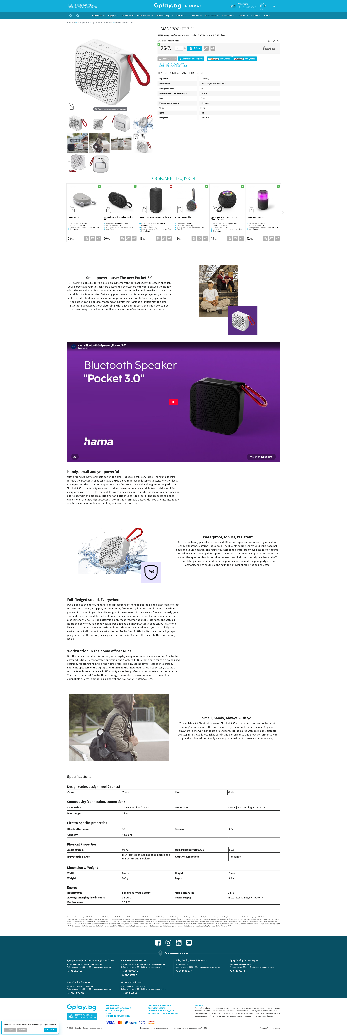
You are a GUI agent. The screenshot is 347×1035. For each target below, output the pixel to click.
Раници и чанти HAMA (98, 917)
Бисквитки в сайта (156, 1008)
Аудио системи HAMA (138, 917)
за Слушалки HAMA (195, 924)
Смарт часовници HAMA (230, 924)
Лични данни (10, 1030)
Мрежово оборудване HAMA (215, 917)
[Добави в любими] (206, 48)
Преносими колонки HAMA (236, 917)
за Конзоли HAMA (244, 919)
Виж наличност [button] (168, 59)
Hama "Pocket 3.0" (124, 22)
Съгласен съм (50, 1030)
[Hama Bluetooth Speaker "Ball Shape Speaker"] (227, 200)
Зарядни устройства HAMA (197, 926)
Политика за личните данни (161, 1011)
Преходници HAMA (127, 921)
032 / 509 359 (77, 993)
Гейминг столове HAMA (108, 926)
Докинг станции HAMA (116, 924)
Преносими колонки (102, 22)
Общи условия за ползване (118, 1008)
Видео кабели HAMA (113, 921)
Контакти (244, 4)
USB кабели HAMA (230, 919)
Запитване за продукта (192, 59)
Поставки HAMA (124, 917)
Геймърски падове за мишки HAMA (143, 919)
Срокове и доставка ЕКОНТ (160, 1005)
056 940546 (131, 993)
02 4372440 (76, 971)
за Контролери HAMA (216, 919)
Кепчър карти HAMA (79, 926)
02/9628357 (131, 975)
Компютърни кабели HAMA (212, 924)
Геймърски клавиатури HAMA (119, 919)
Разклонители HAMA (202, 921)
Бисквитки (22, 1030)
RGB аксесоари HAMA (125, 926)
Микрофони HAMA (167, 917)
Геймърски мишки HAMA (166, 919)
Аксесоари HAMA (202, 919)
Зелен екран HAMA (93, 926)
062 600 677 (185, 971)
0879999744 (131, 971)
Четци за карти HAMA (261, 924)
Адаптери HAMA (112, 917)
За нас (108, 1013)
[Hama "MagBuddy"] (191, 200)
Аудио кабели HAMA (142, 921)
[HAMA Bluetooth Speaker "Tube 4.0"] (155, 200)
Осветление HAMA (246, 924)
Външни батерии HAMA (80, 919)
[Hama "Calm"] (84, 200)
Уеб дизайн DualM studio (270, 1028)
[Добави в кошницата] (86, 238)
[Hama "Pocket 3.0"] (77, 122)
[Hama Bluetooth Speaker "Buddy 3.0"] (120, 200)
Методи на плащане (114, 1011)
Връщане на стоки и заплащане (163, 1013)
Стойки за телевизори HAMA (261, 919)
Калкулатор (224, 59)
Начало (71, 22)
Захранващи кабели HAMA (184, 921)
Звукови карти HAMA (82, 917)
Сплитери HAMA (156, 921)
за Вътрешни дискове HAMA (257, 921)
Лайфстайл (83, 22)
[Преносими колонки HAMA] (269, 48)
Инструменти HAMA (86, 921)
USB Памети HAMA (167, 924)
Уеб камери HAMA (153, 917)
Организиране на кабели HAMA (96, 924)
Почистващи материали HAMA (149, 924)
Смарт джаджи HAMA (254, 917)
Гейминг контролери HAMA (185, 919)
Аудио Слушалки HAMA (196, 917)
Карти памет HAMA (181, 924)
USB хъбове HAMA (131, 924)
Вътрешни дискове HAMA (237, 921)
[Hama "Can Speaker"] (263, 200)
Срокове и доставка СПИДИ (117, 1016)
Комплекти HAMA (168, 921)
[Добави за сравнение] (213, 48)
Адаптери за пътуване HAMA (177, 926)
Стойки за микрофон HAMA (144, 926)
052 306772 (239, 971)
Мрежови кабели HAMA (218, 921)
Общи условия (112, 1005)
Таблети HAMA (226, 926)
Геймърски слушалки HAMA (98, 919)
